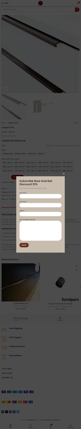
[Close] (63, 173)
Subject (21, 211)
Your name (22, 193)
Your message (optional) (27, 219)
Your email (22, 202)
